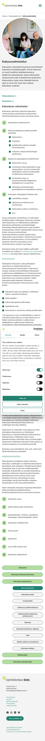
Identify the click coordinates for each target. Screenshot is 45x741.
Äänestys (27, 622)
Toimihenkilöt (28, 601)
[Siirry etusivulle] (12, 6)
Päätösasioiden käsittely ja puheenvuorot (27, 615)
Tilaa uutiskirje (14, 718)
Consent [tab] (8, 335)
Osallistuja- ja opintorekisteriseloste (19, 732)
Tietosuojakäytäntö (12, 730)
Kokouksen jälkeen (27, 648)
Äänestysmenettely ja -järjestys (27, 629)
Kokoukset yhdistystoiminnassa (22, 575)
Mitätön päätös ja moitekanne (28, 642)
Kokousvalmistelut (27, 588)
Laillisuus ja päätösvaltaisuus (27, 607)
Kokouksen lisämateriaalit (22, 662)
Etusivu (4, 16)
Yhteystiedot (10, 703)
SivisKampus (10, 697)
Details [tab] (22, 335)
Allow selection (22, 404)
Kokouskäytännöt (15, 16)
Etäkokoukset (22, 655)
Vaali (27, 635)
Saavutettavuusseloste (14, 727)
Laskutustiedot (11, 706)
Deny (22, 410)
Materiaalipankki (12, 701)
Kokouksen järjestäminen (22, 581)
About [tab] (37, 335)
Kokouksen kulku (28, 594)
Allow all (22, 398)
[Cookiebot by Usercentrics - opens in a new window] (33, 329)
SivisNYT (9, 699)
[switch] (40, 376)
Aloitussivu (22, 568)
